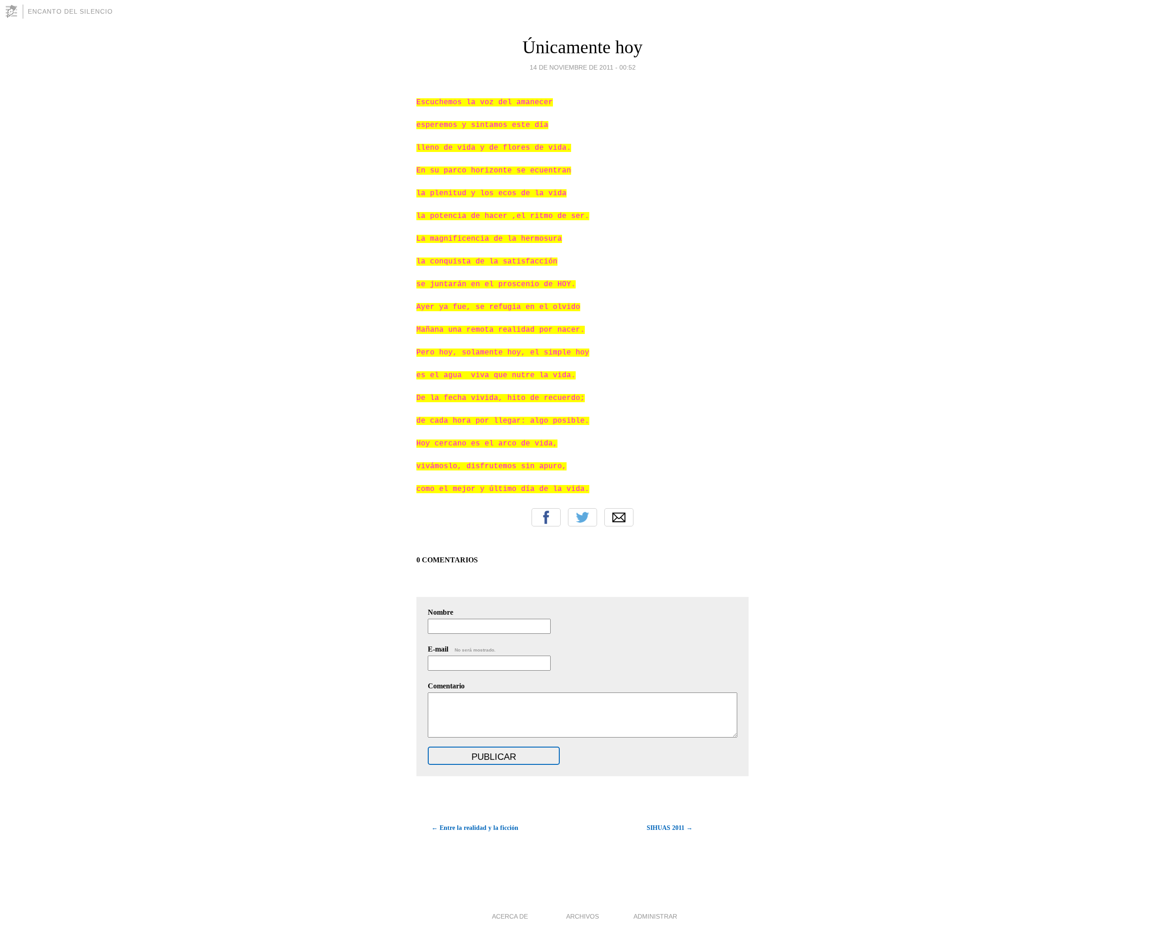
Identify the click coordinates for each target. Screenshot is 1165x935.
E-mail (462, 649)
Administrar (655, 916)
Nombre (440, 612)
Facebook (546, 517)
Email (618, 517)
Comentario (446, 686)
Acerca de (510, 916)
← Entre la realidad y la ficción (474, 827)
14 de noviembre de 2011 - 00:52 (583, 67)
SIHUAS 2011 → (670, 827)
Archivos (582, 916)
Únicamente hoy (582, 47)
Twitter (582, 517)
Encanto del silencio (70, 11)
